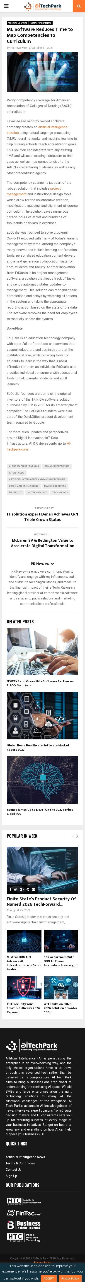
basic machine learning (24, 486)
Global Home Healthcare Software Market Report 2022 (38, 747)
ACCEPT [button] (49, 1278)
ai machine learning (57, 466)
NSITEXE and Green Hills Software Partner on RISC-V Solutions (40, 683)
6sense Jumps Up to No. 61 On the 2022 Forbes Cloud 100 (40, 811)
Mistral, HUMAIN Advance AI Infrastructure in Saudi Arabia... (24, 963)
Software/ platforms (40, 23)
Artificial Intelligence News (25, 1157)
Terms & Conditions (20, 1163)
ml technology (37, 492)
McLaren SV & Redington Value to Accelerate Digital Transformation (42, 543)
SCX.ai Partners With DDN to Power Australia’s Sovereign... (61, 961)
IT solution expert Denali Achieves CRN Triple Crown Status (42, 517)
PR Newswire (18, 47)
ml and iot (15, 492)
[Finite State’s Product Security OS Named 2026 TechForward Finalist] (42, 870)
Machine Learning (17, 23)
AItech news (16, 473)
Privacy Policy (42, 1262)
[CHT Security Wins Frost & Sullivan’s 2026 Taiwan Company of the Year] (24, 987)
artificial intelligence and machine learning (37, 479)
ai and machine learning (24, 466)
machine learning (55, 486)
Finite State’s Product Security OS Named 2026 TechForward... (42, 901)
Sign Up (11, 1176)
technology (60, 492)
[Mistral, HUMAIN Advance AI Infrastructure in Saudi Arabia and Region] (24, 941)
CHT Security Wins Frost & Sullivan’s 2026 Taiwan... (23, 1008)
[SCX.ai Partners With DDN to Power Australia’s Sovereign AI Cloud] (61, 941)
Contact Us (14, 1169)
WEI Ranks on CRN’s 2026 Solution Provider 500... (60, 1008)
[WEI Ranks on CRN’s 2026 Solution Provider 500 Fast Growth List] (61, 987)
